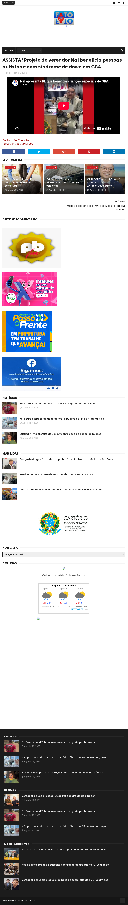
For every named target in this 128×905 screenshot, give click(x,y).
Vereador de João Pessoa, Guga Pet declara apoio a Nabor (58, 796)
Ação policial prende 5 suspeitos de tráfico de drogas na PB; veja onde (65, 864)
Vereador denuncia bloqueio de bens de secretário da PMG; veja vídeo (65, 880)
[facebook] (124, 2)
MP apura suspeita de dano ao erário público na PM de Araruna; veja (62, 418)
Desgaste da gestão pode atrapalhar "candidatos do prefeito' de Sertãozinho (68, 459)
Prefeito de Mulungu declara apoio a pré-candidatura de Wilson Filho (64, 849)
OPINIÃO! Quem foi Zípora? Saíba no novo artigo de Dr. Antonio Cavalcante (104, 182)
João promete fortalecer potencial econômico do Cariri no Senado (61, 489)
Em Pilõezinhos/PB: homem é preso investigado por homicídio (57, 403)
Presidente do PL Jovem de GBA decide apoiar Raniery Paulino (57, 474)
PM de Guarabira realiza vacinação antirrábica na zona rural (20, 182)
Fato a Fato (29, 900)
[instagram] (114, 2)
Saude (23, 72)
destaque (14, 72)
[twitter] (119, 2)
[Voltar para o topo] (123, 900)
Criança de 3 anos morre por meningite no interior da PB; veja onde (64, 182)
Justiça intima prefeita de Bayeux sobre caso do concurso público (61, 434)
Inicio (9, 50)
